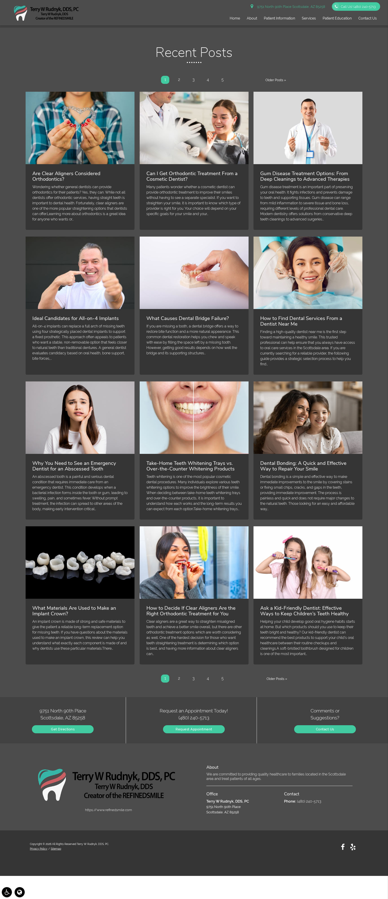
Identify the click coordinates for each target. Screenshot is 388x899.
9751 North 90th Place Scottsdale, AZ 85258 (290, 7)
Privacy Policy (38, 848)
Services (309, 18)
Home (235, 18)
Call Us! (358, 7)
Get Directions (63, 729)
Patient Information (279, 18)
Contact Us (367, 18)
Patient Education (337, 18)
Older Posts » (275, 80)
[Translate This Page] (20, 892)
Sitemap (56, 848)
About (252, 18)
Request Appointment (194, 729)
